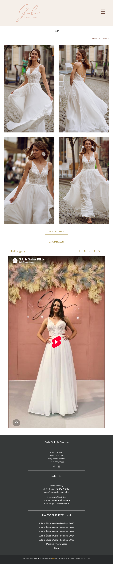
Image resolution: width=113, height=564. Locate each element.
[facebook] (54, 467)
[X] (84, 251)
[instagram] (59, 467)
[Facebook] (79, 251)
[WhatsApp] (89, 251)
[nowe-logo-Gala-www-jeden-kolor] (29, 4)
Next (105, 38)
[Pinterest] (99, 251)
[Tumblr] (94, 251)
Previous (96, 38)
